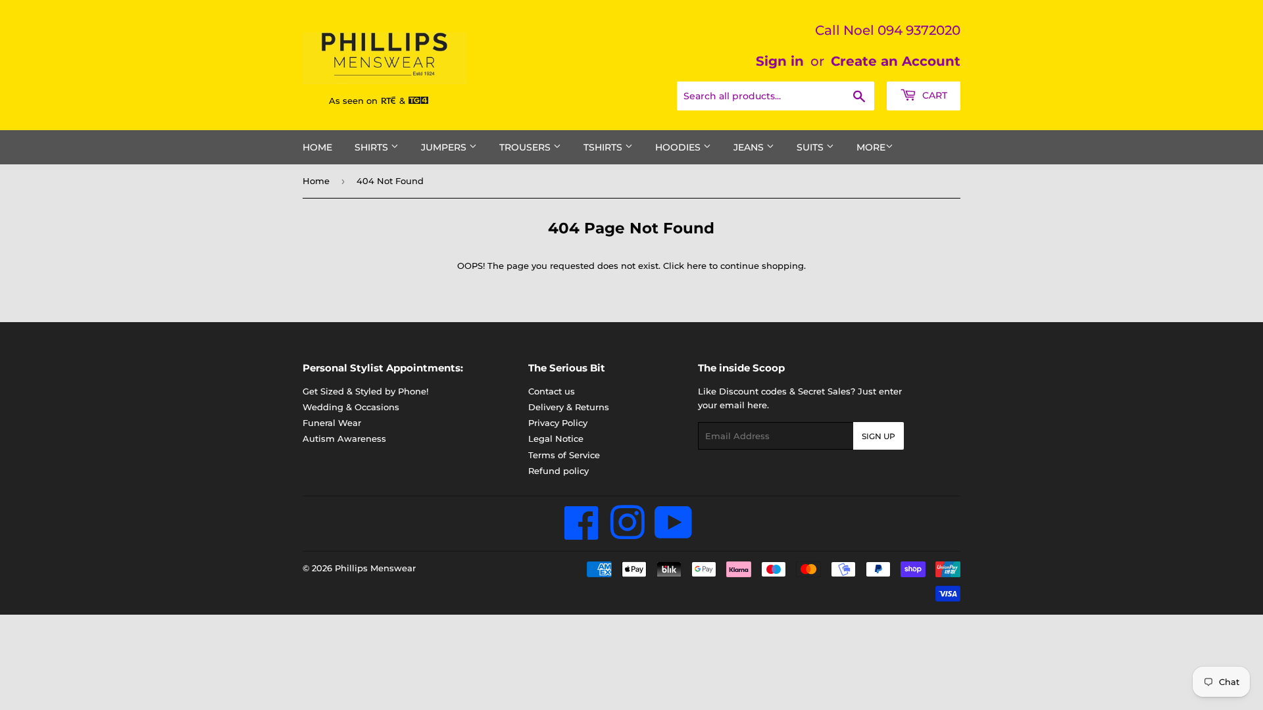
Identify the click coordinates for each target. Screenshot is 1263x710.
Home (317, 147)
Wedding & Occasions (351, 407)
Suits (811, 147)
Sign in (780, 61)
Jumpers (445, 147)
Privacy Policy (557, 422)
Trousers (526, 147)
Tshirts (604, 147)
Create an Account (895, 61)
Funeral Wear (332, 422)
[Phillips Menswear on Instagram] (627, 534)
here (696, 265)
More (870, 147)
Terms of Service (564, 455)
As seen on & (368, 100)
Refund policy (558, 470)
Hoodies (679, 147)
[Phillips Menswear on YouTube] (674, 534)
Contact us (551, 391)
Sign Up (878, 436)
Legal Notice (555, 438)
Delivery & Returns (568, 407)
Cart (933, 95)
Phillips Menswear (375, 568)
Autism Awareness (344, 438)
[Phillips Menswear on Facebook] (582, 534)
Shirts (373, 147)
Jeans (749, 147)
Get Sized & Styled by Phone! (365, 391)
